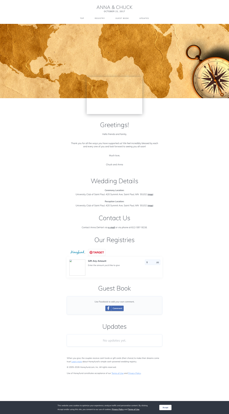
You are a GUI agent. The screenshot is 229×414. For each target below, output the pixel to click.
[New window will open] (96, 252)
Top (82, 18)
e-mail (111, 227)
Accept (165, 408)
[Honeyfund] (78, 252)
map (150, 194)
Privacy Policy (134, 373)
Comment (117, 308)
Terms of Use (118, 373)
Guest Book (122, 18)
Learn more (76, 361)
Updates (144, 18)
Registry (100, 18)
